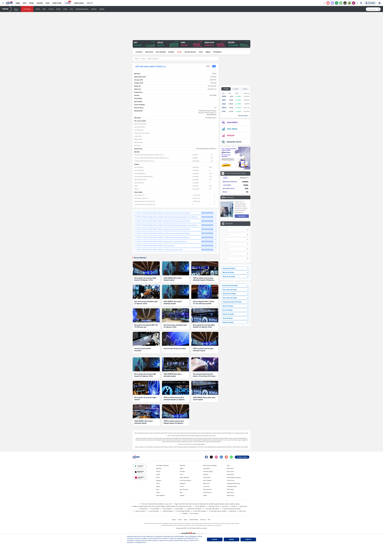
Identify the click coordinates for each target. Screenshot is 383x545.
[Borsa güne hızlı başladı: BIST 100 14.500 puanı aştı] (146, 315)
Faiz (71, 9)
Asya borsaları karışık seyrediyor (175, 348)
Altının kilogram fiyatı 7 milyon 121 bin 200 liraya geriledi (203, 302)
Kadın (158, 477)
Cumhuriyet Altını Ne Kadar (232, 302)
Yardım (180, 519)
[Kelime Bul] (336, 3)
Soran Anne (230, 471)
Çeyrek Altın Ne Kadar (230, 285)
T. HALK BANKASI (226, 185)
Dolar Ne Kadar (228, 306)
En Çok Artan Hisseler (199, 511)
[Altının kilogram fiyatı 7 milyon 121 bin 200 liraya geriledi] (204, 292)
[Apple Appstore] (140, 472)
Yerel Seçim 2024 (213, 506)
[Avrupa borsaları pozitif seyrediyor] (146, 339)
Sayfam (101, 9)
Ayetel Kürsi (230, 492)
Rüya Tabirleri (207, 489)
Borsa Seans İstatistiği (210, 465)
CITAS (223, 111)
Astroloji (182, 471)
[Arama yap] (361, 2)
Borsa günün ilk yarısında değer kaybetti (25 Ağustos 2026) (204, 326)
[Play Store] (140, 466)
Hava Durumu (207, 492)
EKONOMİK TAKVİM (234, 142)
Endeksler (171, 52)
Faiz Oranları (194, 513)
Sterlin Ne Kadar (228, 314)
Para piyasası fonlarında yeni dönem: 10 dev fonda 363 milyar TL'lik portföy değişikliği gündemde (204, 375)
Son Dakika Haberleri (162, 465)
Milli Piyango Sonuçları (234, 477)
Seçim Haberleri (184, 477)
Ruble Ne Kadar (228, 322)
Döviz (38, 9)
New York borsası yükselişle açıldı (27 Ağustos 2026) (146, 302)
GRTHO (224, 107)
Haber (65, 9)
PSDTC (224, 100)
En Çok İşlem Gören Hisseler (217, 511)
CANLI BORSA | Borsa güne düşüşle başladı (173, 279)
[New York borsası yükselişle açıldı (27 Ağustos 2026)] (146, 292)
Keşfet (205, 495)
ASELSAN (224, 192)
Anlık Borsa (27, 9)
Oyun (228, 465)
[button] (3, 3)
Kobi (181, 492)
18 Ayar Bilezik (166, 509)
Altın (44, 9)
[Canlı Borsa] (341, 3)
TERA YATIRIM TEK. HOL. (228, 188)
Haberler (158, 468)
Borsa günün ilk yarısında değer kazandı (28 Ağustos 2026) (145, 279)
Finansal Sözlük (208, 471)
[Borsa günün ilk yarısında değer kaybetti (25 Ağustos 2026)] (204, 315)
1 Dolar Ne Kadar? (140, 511)
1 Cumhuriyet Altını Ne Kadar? (231, 509)
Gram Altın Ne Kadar (230, 290)
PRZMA (224, 96)
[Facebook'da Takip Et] (206, 457)
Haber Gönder (243, 457)
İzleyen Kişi (243, 178)
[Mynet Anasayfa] (9, 2)
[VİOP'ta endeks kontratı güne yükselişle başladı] (204, 339)
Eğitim (158, 486)
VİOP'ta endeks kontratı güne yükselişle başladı (203, 349)
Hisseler (179, 52)
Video (158, 492)
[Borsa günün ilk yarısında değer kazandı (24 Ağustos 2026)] (146, 364)
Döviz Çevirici (229, 223)
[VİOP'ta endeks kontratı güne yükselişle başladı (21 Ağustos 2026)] (175, 388)
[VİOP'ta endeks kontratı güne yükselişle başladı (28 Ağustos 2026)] (204, 268)
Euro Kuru (206, 486)
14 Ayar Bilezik (154, 509)
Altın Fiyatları (207, 480)
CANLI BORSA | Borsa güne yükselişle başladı (173, 302)
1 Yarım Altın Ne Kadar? (212, 509)
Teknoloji (182, 465)
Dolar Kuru (206, 483)
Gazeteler (182, 483)
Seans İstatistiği (161, 52)
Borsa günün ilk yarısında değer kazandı (145, 398)
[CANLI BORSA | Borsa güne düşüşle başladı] (175, 268)
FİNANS (5, 9)
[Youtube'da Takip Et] (226, 457)
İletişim (174, 519)
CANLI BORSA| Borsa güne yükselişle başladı (173, 375)
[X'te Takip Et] (211, 457)
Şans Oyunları (184, 489)
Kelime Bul (230, 468)
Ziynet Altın (143, 509)
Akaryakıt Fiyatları (229, 268)
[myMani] (68, 3)
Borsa (16, 9)
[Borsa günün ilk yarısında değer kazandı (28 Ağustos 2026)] (146, 268)
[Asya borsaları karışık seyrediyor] (175, 339)
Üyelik (185, 519)
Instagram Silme (232, 486)
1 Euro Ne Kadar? (154, 511)
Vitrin (181, 474)
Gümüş (51, 9)
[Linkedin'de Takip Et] (221, 457)
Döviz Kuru (242, 511)
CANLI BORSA (232, 129)
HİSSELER (230, 135)
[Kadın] (349, 3)
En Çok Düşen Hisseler (183, 511)
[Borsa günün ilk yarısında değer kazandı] (146, 388)
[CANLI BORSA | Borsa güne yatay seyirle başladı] (204, 388)
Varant (201, 52)
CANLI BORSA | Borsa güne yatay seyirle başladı (204, 398)
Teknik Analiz (149, 52)
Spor (157, 489)
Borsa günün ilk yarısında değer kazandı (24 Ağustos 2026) (145, 375)
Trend (158, 483)
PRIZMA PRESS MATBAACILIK (229, 181)
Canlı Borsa (139, 52)
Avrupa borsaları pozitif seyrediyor (142, 349)
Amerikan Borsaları (82, 9)
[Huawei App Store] (140, 478)
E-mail (182, 486)
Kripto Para (206, 477)
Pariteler (185, 513)
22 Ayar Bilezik (178, 509)
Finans (158, 471)
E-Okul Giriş (230, 480)
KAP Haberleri (217, 52)
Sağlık (181, 468)
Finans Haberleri (200, 506)
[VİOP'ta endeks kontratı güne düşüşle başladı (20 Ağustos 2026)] (175, 411)
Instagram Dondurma (233, 483)
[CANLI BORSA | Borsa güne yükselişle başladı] (175, 292)
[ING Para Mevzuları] (353, 3)
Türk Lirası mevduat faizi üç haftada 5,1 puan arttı (156, 504)
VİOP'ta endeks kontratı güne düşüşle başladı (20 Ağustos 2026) (174, 422)
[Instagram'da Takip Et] (216, 457)
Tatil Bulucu (230, 474)
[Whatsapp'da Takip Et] (231, 457)
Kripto (58, 9)
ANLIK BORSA (232, 122)
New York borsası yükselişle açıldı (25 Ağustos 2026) (175, 326)
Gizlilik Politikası (193, 519)
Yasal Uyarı (203, 519)
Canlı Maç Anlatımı (185, 480)
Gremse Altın (243, 506)
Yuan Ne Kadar (228, 318)
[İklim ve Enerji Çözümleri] (345, 3)
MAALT (224, 104)
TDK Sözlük (230, 489)
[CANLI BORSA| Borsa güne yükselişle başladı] (175, 364)
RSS (209, 519)
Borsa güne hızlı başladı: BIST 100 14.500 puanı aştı (146, 326)
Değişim (208, 52)
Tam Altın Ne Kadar (229, 294)
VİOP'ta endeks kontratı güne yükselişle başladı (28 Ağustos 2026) (203, 279)
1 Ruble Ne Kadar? (167, 511)
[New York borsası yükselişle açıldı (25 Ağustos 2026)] (175, 315)
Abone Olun (241, 216)
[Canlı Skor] (332, 3)
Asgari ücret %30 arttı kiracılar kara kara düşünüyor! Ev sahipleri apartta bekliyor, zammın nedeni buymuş (207, 504)
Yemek (158, 474)
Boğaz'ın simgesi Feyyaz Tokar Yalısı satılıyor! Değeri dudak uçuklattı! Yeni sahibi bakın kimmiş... (162, 506)
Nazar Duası (230, 495)
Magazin (158, 480)
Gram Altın (225, 506)
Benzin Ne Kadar (228, 272)
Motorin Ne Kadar (229, 276)
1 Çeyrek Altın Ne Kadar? (194, 509)
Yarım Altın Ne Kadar (230, 298)
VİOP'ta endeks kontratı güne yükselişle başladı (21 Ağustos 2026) (174, 398)
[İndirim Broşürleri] (328, 3)
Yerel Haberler (160, 495)
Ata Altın (234, 506)
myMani (94, 9)
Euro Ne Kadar (228, 310)
